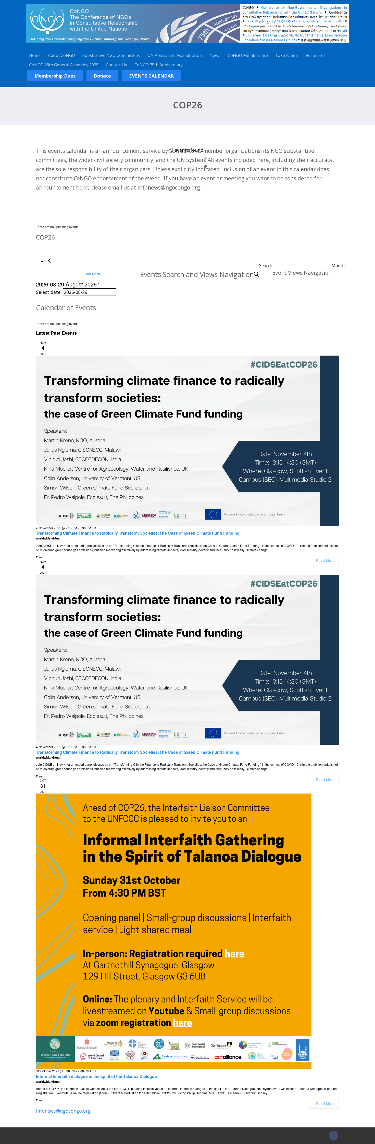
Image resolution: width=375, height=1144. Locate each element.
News (214, 55)
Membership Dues (55, 76)
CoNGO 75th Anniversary (158, 65)
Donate (102, 76)
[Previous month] (49, 261)
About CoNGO (61, 55)
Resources (316, 55)
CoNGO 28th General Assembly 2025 (63, 65)
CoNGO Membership (248, 55)
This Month (93, 274)
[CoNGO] (187, 43)
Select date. (49, 292)
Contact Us (116, 65)
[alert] (187, 227)
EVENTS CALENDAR (151, 76)
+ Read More (324, 560)
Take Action (286, 55)
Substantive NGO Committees (111, 55)
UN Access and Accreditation (174, 55)
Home (35, 55)
